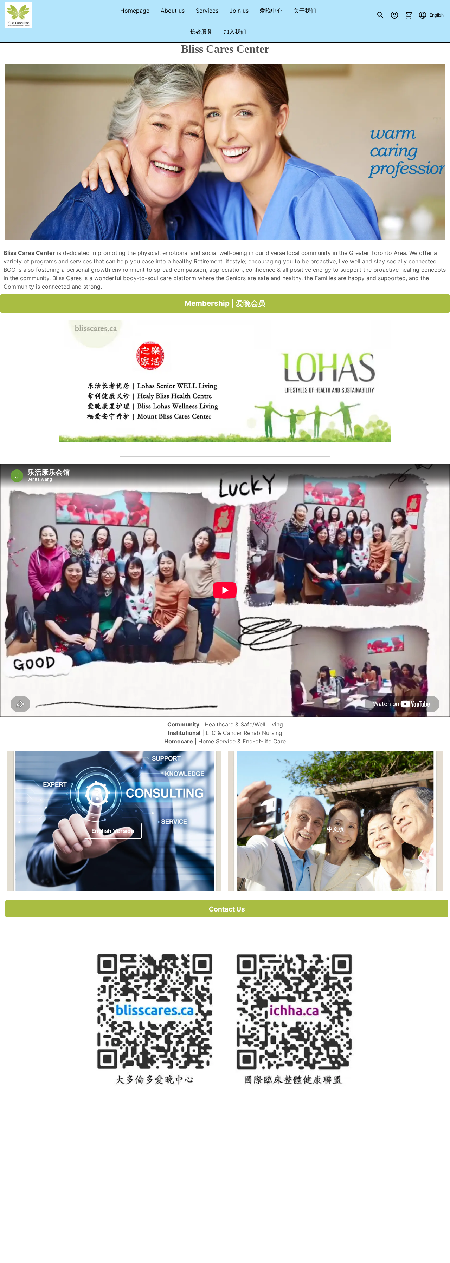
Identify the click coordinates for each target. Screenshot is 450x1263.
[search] (380, 16)
